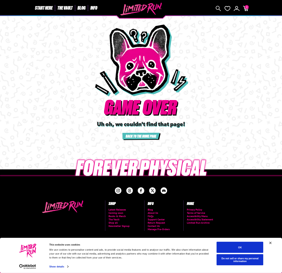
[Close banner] (270, 243)
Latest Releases (117, 209)
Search (218, 8)
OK (240, 247)
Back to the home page (141, 135)
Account (237, 8)
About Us (153, 212)
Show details (56, 266)
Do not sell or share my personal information (239, 259)
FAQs (151, 216)
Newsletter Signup (119, 226)
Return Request (156, 222)
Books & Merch (117, 216)
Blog (82, 8)
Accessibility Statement (200, 219)
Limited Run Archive (198, 222)
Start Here (44, 8)
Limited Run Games (141, 9)
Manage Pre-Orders (159, 229)
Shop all (113, 222)
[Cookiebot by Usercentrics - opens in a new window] (27, 266)
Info (93, 8)
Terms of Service (196, 212)
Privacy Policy (194, 209)
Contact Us (154, 226)
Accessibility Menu (197, 216)
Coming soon (116, 212)
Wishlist (227, 8)
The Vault (65, 8)
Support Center (156, 219)
